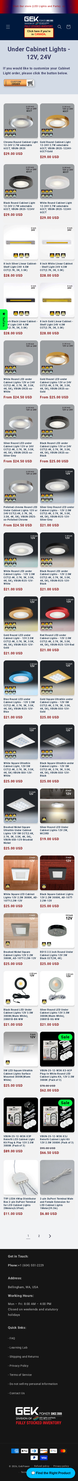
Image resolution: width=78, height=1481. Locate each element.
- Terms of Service (20, 1374)
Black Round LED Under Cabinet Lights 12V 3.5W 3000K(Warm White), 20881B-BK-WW (18, 1014)
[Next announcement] (70, 6)
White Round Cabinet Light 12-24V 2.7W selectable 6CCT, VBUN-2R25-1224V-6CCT (56, 208)
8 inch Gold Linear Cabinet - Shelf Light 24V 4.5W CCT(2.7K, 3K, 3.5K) (56, 324)
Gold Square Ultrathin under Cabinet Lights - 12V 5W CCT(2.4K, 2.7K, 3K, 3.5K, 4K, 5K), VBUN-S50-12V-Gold (56, 705)
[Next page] (49, 1236)
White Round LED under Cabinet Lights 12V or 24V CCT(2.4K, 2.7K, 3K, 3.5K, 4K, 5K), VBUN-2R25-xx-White (19, 385)
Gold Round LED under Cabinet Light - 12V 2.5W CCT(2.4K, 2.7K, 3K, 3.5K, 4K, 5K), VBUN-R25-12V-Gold (19, 641)
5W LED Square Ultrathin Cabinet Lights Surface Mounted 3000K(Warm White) (18, 1075)
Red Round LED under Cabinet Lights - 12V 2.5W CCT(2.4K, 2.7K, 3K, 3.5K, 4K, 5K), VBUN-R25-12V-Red (57, 640)
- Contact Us (16, 1393)
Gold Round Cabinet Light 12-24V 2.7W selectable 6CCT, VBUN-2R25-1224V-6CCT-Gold (56, 147)
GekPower (24, 1466)
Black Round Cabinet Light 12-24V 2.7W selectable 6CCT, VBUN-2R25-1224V (19, 206)
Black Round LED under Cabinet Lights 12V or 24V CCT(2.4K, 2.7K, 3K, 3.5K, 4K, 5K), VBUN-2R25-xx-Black (55, 449)
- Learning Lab (17, 1347)
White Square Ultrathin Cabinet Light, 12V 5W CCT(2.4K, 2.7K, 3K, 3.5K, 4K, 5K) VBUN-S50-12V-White (19, 769)
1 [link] (28, 1236)
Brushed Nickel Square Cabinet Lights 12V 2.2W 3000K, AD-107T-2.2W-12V (20, 955)
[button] (8, 26)
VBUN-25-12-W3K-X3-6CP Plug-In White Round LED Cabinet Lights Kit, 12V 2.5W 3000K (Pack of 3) (57, 1075)
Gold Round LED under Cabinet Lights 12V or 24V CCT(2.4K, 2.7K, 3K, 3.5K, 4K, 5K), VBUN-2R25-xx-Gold (55, 385)
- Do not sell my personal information (33, 1383)
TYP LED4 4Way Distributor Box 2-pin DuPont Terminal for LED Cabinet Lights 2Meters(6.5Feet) (20, 1203)
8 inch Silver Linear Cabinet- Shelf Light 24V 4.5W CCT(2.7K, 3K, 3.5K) (20, 266)
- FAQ (11, 1338)
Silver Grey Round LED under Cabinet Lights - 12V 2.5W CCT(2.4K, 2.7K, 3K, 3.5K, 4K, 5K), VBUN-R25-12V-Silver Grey (57, 513)
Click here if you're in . (38, 33)
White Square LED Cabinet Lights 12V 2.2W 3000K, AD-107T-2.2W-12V (21, 897)
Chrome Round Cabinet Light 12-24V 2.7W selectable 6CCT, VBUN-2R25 (21, 145)
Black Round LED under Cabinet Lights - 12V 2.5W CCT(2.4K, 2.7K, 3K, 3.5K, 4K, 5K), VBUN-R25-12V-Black (55, 577)
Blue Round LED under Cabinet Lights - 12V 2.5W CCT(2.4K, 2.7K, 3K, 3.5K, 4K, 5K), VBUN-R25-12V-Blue (19, 705)
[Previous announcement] (7, 6)
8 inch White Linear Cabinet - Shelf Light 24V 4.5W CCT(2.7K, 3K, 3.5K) (56, 266)
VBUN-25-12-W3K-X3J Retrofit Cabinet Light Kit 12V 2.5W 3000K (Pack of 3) (57, 1139)
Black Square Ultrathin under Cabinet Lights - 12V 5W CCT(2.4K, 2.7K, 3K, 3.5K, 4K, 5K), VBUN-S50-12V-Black (57, 769)
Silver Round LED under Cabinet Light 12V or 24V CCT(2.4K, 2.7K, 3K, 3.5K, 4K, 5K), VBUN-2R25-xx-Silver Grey (19, 449)
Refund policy (41, 1466)
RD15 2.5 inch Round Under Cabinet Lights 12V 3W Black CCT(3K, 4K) (56, 955)
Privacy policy (61, 1466)
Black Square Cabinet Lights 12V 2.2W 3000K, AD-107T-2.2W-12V (56, 897)
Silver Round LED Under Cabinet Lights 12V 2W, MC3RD (54, 830)
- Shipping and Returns (23, 1356)
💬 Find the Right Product (50, 1473)
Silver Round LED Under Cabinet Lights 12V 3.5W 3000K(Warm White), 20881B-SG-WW (55, 1014)
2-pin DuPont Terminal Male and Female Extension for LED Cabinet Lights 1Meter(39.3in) (56, 1203)
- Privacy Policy (18, 1365)
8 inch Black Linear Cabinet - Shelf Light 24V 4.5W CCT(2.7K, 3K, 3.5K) (21, 324)
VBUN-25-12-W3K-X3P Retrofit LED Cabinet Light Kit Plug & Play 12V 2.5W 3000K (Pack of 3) (19, 1141)
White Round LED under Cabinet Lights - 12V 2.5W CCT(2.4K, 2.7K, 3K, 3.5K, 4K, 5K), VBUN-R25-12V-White (19, 577)
